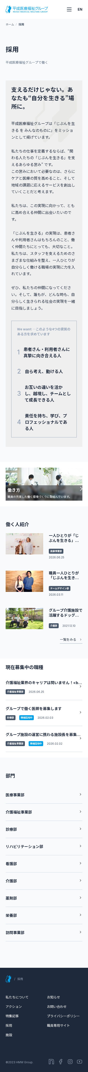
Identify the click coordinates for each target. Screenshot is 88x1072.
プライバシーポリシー (63, 1016)
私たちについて (17, 997)
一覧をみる (68, 639)
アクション (14, 1007)
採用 (9, 1025)
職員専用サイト (58, 1025)
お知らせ (53, 997)
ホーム (10, 24)
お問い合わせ (57, 1007)
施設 (9, 1035)
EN (80, 9)
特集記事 (12, 1016)
